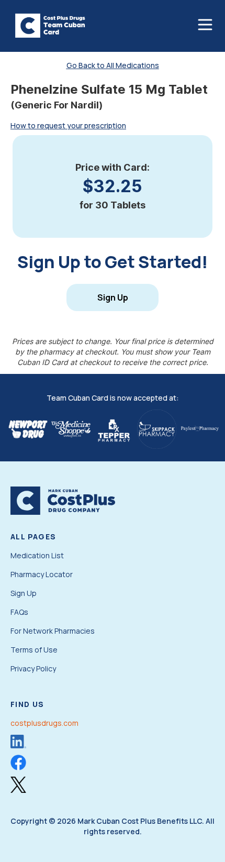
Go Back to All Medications (112, 65)
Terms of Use (34, 650)
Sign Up (112, 297)
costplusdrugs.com (44, 723)
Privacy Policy (33, 668)
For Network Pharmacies (52, 631)
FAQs (19, 612)
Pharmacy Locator (41, 574)
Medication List (37, 555)
